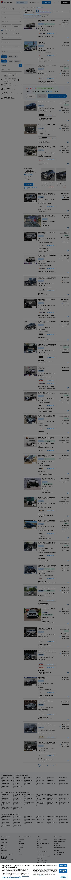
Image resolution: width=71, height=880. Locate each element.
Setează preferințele (63, 877)
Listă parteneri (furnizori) (38, 875)
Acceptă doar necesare (63, 871)
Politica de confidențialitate (14, 877)
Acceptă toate (63, 865)
